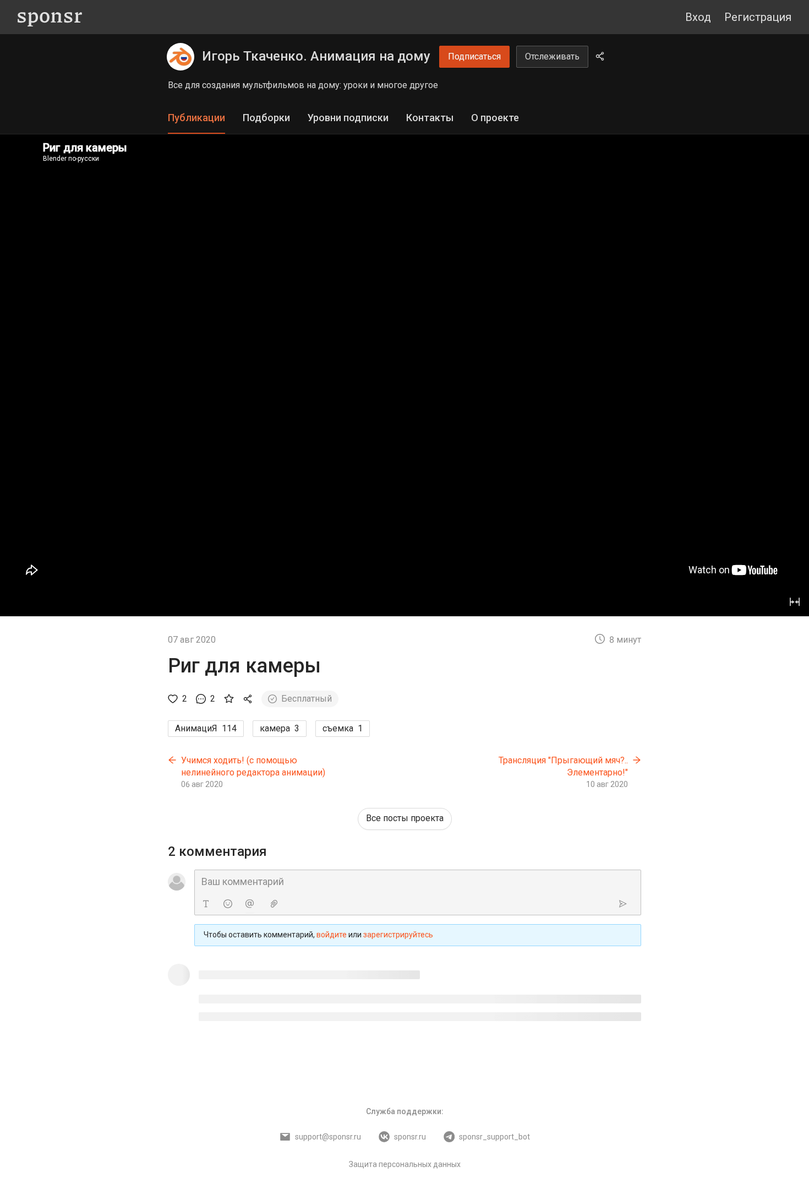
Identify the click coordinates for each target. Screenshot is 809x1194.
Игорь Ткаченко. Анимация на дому (316, 56)
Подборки (266, 117)
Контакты (429, 117)
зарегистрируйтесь (398, 934)
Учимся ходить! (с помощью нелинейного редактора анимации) (253, 766)
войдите (331, 934)
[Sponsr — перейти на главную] (50, 17)
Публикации (196, 117)
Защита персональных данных (405, 1164)
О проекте (495, 117)
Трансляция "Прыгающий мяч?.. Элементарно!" (563, 766)
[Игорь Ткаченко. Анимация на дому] (180, 56)
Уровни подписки (348, 117)
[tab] (196, 118)
